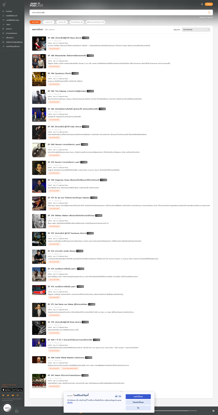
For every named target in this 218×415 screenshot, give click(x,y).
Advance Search (206, 17)
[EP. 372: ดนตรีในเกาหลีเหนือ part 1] (39, 292)
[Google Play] (17, 389)
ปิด (138, 408)
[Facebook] (4, 396)
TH (120, 396)
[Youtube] (13, 396)
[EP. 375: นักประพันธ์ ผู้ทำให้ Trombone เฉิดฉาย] (39, 239)
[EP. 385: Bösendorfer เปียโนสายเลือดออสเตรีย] (39, 61)
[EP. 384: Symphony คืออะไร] (39, 79)
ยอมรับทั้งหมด (138, 397)
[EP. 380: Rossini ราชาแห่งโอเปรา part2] (39, 150)
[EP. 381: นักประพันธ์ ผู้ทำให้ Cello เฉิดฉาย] (39, 132)
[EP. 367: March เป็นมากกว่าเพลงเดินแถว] (39, 381)
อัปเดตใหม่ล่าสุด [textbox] (187, 30)
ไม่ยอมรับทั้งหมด (138, 402)
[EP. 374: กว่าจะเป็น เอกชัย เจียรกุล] (39, 257)
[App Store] (7, 389)
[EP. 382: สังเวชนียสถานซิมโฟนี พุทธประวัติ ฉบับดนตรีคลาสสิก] (39, 114)
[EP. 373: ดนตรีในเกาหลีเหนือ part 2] (39, 274)
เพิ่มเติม (70, 403)
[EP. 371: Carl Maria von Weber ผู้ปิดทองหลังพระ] (39, 310)
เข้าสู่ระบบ (209, 4)
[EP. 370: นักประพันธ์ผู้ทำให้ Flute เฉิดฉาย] (39, 328)
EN (116, 396)
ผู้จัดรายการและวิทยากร (95, 22)
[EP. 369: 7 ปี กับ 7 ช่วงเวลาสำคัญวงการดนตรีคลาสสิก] (39, 345)
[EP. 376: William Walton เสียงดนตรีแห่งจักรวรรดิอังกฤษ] (39, 221)
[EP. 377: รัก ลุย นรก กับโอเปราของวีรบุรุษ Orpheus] (39, 203)
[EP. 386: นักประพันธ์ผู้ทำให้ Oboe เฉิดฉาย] (39, 43)
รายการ (48, 22)
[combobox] (196, 29)
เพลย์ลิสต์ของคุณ (12, 20)
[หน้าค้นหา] (202, 4)
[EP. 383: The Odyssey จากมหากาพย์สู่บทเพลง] (39, 97)
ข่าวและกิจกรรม (77, 22)
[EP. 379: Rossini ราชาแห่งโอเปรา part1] (39, 168)
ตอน (35, 22)
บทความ (62, 22)
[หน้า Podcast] (44, 4)
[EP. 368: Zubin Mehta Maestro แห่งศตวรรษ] (39, 363)
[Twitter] (8, 396)
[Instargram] (18, 396)
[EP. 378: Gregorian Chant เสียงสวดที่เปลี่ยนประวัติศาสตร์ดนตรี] (39, 186)
